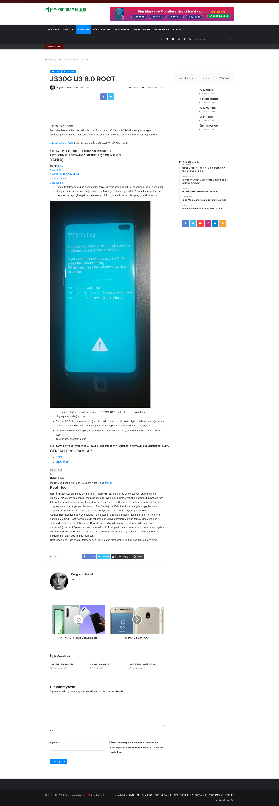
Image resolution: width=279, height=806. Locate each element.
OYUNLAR (68, 29)
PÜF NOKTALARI (101, 29)
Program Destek (63, 87)
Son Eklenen (186, 78)
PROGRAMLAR (161, 29)
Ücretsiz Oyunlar (208, 125)
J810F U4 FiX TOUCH (61, 664)
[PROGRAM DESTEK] (65, 9)
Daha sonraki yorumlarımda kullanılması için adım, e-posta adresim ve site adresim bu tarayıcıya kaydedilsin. (136, 747)
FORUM (177, 29)
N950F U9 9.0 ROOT (101, 664)
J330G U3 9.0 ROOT (61, 142)
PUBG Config (206, 89)
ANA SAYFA (53, 29)
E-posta (55, 742)
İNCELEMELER (121, 29)
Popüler (206, 78)
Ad (52, 730)
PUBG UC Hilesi (207, 107)
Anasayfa (52, 59)
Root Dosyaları (68, 71)
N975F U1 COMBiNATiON (142, 664)
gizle (60, 165)
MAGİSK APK (63, 462)
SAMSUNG (83, 29)
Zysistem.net (97, 795)
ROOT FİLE (56, 469)
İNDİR (108, 482)
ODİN (59, 457)
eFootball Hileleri (208, 98)
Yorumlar (224, 78)
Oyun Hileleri (206, 116)
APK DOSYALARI (142, 29)
